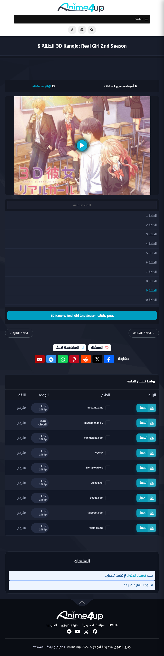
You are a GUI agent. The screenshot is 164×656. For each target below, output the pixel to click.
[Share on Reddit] (86, 359)
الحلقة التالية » (19, 333)
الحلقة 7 (151, 272)
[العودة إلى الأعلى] (82, 603)
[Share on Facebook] (109, 359)
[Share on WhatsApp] (63, 359)
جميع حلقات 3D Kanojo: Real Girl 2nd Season (82, 315)
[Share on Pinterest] (74, 359)
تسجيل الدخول (136, 575)
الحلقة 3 (151, 234)
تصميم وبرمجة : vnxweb (49, 647)
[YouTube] (77, 631)
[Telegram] (69, 631)
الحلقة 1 (151, 216)
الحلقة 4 (151, 244)
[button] (92, 30)
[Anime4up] (81, 8)
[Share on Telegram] (51, 359)
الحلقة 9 (151, 290)
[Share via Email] (40, 359)
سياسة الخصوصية (93, 625)
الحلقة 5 (151, 253)
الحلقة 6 (151, 262)
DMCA (113, 625)
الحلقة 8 (151, 281)
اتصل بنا (52, 625)
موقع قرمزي (69, 625)
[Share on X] (97, 359)
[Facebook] (95, 631)
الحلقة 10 (150, 300)
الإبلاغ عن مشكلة (41, 86)
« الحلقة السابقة (143, 333)
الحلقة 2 (151, 225)
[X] (86, 631)
